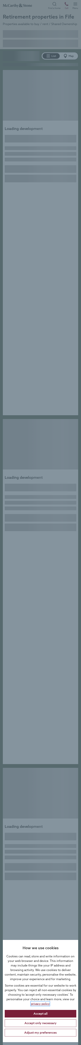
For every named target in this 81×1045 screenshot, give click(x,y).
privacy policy (40, 1004)
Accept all (40, 1014)
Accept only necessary (40, 1023)
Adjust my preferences (40, 1033)
